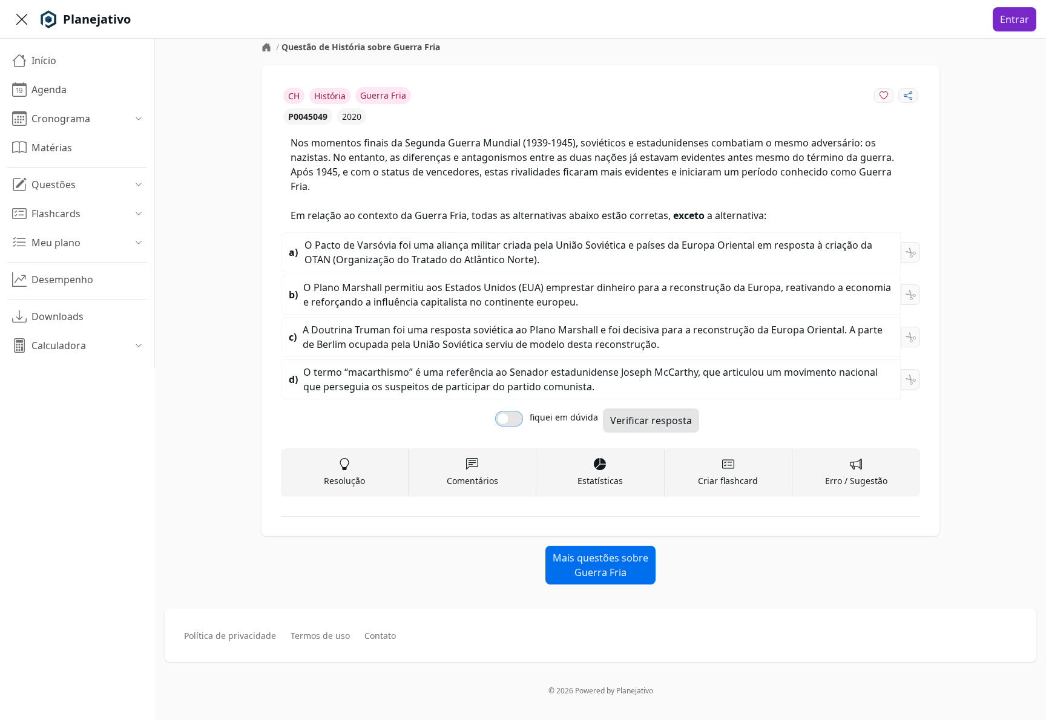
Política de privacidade (230, 635)
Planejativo (634, 691)
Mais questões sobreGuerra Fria (600, 565)
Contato (380, 635)
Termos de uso (320, 635)
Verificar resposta (651, 420)
